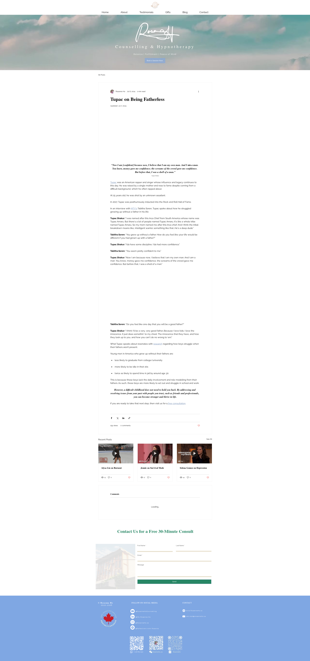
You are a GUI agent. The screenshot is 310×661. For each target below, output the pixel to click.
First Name (141, 543)
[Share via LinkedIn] (123, 418)
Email (139, 553)
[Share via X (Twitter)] (117, 418)
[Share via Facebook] (111, 418)
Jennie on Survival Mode (152, 467)
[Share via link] (129, 418)
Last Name (180, 543)
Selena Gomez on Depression (193, 467)
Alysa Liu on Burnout (111, 467)
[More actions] (198, 91)
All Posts (101, 75)
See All (209, 439)
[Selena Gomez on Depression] (194, 453)
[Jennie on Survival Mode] (155, 453)
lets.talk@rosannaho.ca (196, 614)
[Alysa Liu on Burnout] (115, 453)
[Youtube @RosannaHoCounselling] (132, 609)
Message (140, 562)
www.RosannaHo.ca (194, 608)
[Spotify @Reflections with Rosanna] (132, 625)
